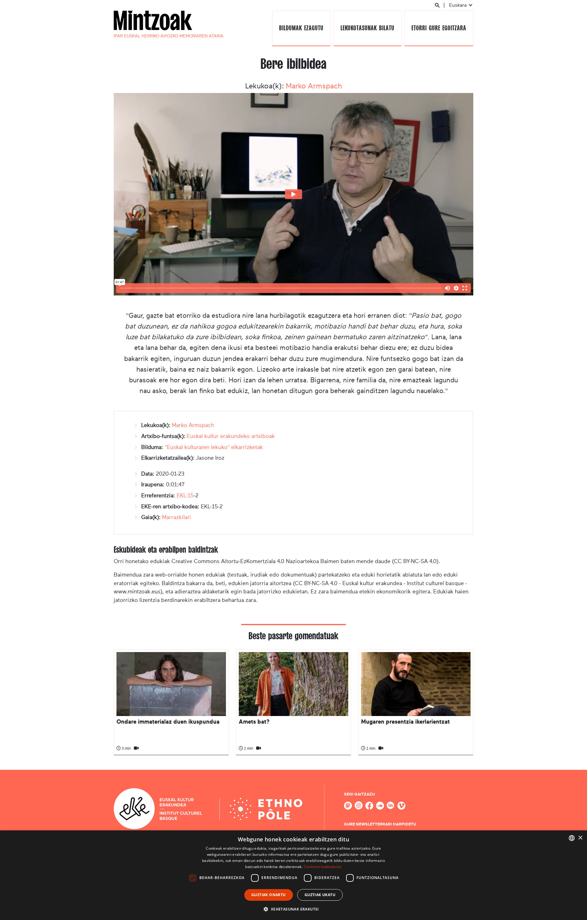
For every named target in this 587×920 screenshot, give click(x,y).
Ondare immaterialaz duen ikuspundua (168, 721)
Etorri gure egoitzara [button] (439, 28)
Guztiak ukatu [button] (320, 894)
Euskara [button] (458, 5)
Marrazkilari (176, 517)
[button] (293, 909)
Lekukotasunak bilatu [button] (367, 28)
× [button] (580, 838)
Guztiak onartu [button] (268, 894)
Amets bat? (254, 721)
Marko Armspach (314, 86)
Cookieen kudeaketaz (323, 866)
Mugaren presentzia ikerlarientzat (405, 721)
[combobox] (572, 838)
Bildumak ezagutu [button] (301, 28)
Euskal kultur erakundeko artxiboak (231, 436)
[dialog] (293, 875)
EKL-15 (185, 495)
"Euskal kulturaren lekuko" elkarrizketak (214, 447)
